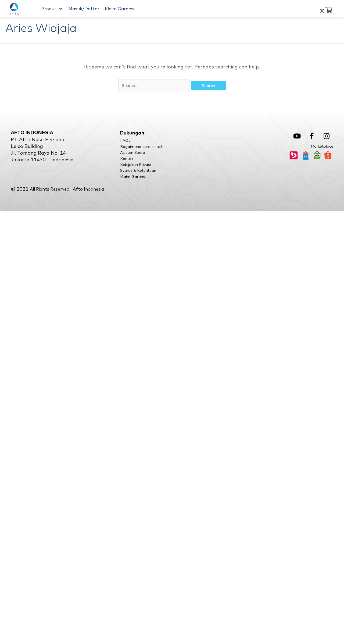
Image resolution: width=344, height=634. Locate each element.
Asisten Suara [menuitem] (132, 152)
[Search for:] (154, 85)
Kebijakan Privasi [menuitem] (135, 164)
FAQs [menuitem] (125, 140)
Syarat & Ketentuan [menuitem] (138, 170)
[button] (52, 8)
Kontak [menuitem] (126, 158)
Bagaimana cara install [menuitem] (141, 146)
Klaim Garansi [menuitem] (133, 176)
